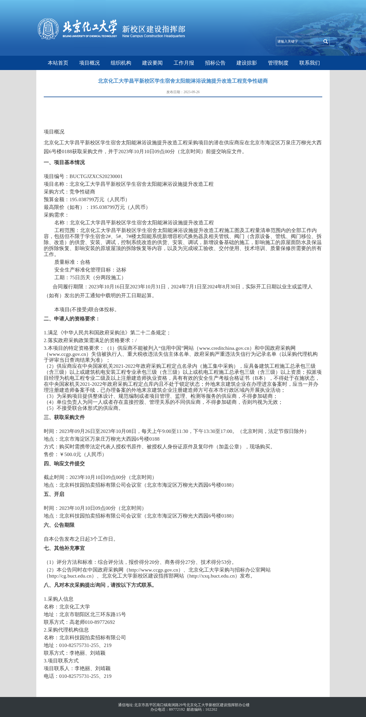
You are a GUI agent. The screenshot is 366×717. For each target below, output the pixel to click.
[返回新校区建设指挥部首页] (111, 38)
